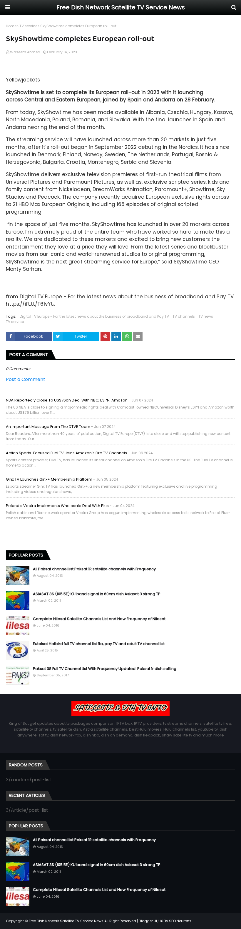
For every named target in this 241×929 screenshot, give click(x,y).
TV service (28, 25)
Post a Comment (25, 379)
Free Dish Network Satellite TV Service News (120, 7)
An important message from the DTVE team (48, 426)
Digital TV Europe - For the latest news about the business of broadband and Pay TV (94, 316)
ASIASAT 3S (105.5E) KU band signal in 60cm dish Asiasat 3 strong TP (96, 594)
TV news (205, 316)
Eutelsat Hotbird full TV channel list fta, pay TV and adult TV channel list (99, 643)
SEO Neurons (180, 920)
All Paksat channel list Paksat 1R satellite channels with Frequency (94, 569)
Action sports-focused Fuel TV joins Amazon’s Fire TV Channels (66, 453)
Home (11, 25)
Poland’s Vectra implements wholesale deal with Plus (57, 505)
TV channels (184, 316)
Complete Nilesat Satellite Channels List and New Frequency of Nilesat (99, 619)
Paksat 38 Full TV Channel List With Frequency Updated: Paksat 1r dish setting (104, 668)
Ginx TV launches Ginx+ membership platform (49, 479)
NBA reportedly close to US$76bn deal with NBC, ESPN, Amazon (67, 400)
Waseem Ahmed (25, 52)
